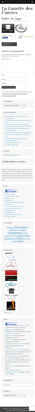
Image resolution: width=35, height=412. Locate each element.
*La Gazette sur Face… (23, 325)
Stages (20, 241)
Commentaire (6, 59)
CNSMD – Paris (9, 200)
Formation (19, 236)
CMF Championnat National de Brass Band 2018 (18, 132)
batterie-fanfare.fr (10, 194)
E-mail (4, 79)
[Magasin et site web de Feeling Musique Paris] (11, 287)
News (20, 238)
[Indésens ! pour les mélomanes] (11, 311)
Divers (19, 230)
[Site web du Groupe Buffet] (11, 298)
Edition (23, 230)
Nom (3, 75)
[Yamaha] (8, 313)
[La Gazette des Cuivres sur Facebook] (11, 192)
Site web (4, 83)
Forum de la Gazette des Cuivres (14, 206)
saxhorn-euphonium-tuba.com (13, 214)
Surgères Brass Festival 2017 (13, 142)
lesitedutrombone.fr (10, 212)
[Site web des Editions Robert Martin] (11, 280)
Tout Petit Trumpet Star (11, 144)
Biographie (10, 227)
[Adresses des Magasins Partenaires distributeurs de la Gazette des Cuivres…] (11, 261)
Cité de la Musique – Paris (12, 196)
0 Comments (25, 20)
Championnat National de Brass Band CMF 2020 (18, 126)
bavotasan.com (24, 410)
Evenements (14, 232)
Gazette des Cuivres (7, 20)
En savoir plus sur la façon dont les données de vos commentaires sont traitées (16, 94)
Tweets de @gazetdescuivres (11, 155)
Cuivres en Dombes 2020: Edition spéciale (16, 124)
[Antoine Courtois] (11, 275)
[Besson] (11, 269)
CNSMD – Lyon (9, 198)
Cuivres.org (8, 204)
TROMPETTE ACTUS (11, 216)
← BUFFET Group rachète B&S (7, 44)
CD (27, 227)
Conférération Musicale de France (14, 202)
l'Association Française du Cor (13, 208)
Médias (14, 238)
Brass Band (20, 227)
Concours (13, 230)
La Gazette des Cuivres (17, 10)
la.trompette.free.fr (10, 210)
